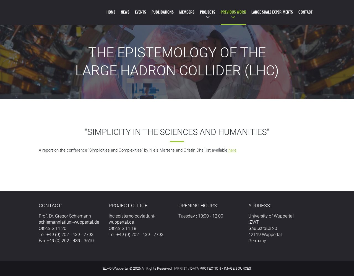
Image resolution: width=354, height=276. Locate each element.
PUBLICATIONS (163, 12)
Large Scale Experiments (272, 12)
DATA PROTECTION (205, 268)
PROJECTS (207, 12)
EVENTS (140, 12)
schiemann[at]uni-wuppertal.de (69, 222)
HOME (110, 12)
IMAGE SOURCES (237, 268)
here (232, 150)
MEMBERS (186, 12)
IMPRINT (180, 268)
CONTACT (305, 12)
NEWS (125, 12)
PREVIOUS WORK (233, 12)
